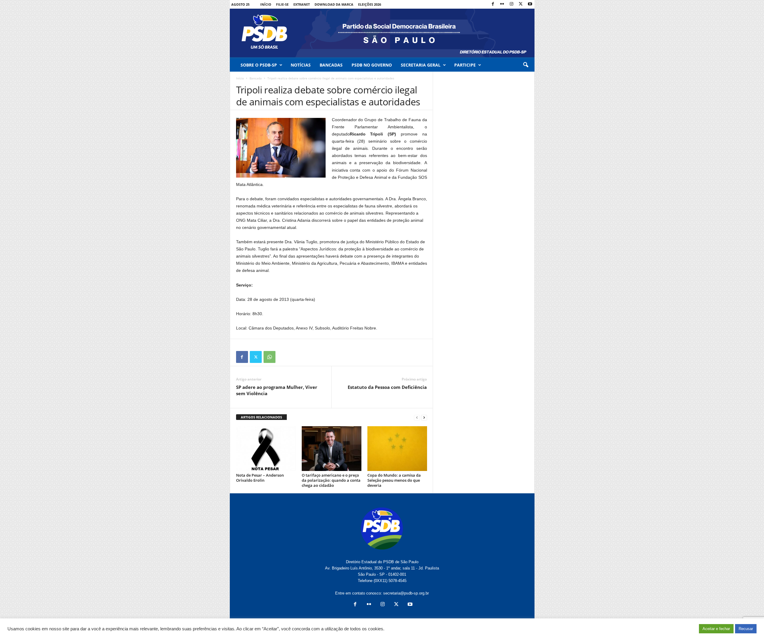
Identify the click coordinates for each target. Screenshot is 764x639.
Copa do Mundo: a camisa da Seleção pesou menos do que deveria (394, 480)
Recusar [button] (746, 628)
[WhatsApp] (269, 357)
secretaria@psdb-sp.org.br (406, 593)
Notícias (301, 65)
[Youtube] (530, 4)
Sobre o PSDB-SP (259, 65)
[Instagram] (511, 4)
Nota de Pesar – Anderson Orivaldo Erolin (260, 477)
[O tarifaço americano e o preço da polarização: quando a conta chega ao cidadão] (331, 448)
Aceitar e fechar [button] (716, 628)
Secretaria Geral (420, 65)
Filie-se (282, 4)
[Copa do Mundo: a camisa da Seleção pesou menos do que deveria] (397, 448)
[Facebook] (493, 4)
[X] (520, 4)
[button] (525, 65)
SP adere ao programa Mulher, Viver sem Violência (276, 390)
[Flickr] (502, 4)
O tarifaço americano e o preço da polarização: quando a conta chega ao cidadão (331, 480)
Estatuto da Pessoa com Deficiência (387, 387)
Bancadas (331, 65)
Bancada (255, 78)
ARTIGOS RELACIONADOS (261, 417)
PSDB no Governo (372, 65)
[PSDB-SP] (382, 33)
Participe (465, 65)
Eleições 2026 (369, 4)
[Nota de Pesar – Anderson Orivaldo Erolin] (266, 448)
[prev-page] (417, 417)
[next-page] (424, 417)
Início (265, 4)
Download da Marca (334, 4)
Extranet (301, 4)
